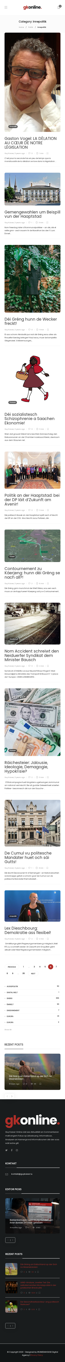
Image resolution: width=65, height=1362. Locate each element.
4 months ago (16, 1227)
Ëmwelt (12, 307)
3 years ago (20, 153)
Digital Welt (33, 992)
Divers (33, 998)
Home (21, 27)
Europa (33, 1016)
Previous (12, 967)
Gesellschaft (14, 200)
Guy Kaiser (9, 153)
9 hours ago (14, 1084)
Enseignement (33, 1010)
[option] (32, 1072)
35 (23, 973)
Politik (30, 27)
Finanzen (13, 402)
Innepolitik (13, 126)
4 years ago (20, 868)
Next (33, 973)
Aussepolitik (33, 986)
